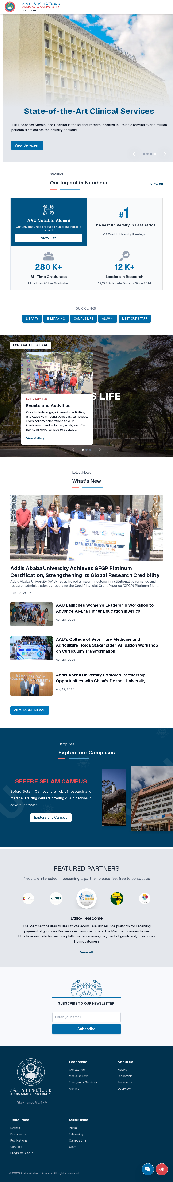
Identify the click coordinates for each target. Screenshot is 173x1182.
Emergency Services (83, 1082)
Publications (18, 1140)
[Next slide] (163, 154)
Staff (72, 1146)
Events (15, 1128)
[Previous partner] (12, 929)
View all (156, 184)
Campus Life (77, 1140)
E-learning (76, 1134)
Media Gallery (78, 1076)
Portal (73, 1128)
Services (16, 1146)
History (123, 1069)
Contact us (77, 1069)
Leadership (125, 1076)
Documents (18, 1134)
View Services (23, 145)
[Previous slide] (135, 154)
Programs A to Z (21, 1153)
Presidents (125, 1082)
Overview (124, 1088)
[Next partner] (161, 929)
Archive (74, 1088)
